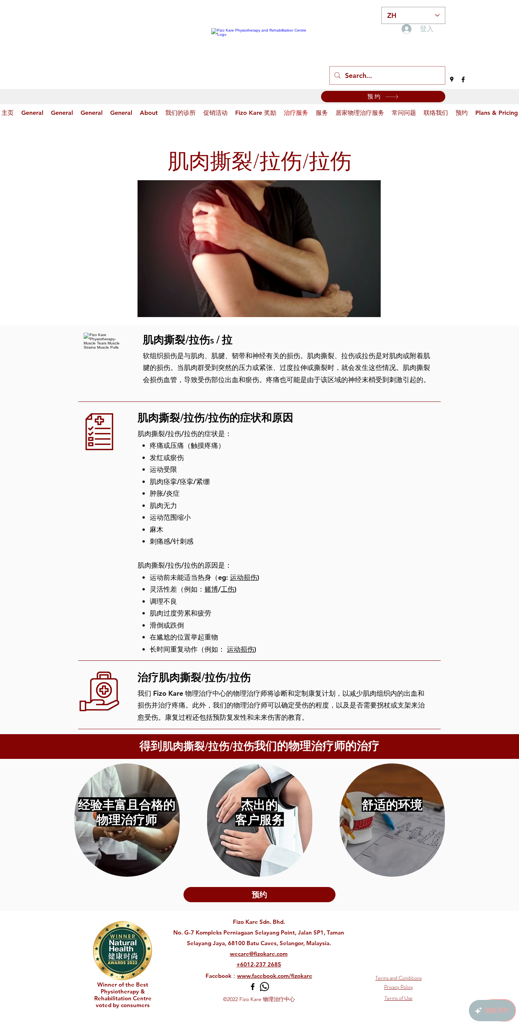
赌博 (211, 589)
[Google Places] (452, 79)
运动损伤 (243, 577)
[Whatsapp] (264, 986)
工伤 (227, 589)
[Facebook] (463, 79)
